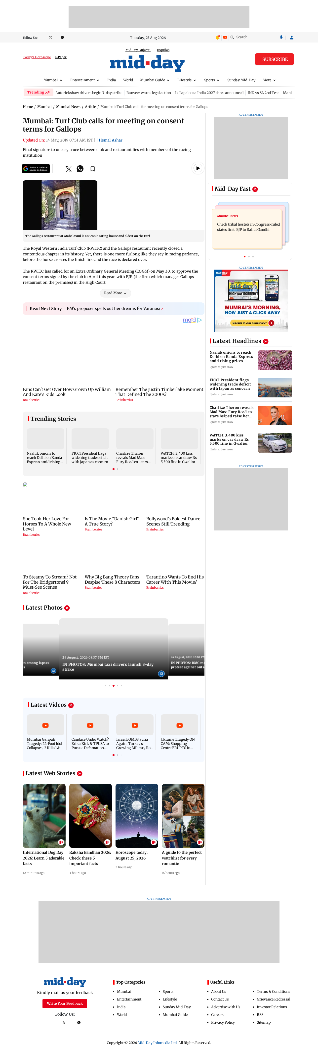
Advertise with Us (225, 1007)
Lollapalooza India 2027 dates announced (209, 93)
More (267, 80)
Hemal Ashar (110, 140)
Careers (217, 1014)
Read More (113, 293)
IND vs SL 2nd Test (263, 93)
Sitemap (264, 1022)
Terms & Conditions (273, 991)
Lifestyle (184, 80)
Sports (209, 80)
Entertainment (82, 80)
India (111, 80)
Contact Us (220, 999)
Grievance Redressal (273, 999)
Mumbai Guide (152, 80)
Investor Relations (272, 1007)
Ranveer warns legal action (148, 93)
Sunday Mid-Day (241, 80)
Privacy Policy (223, 1022)
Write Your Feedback (65, 1003)
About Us (218, 991)
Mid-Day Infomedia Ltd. (158, 1043)
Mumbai (50, 80)
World (128, 80)
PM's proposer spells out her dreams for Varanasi (115, 308)
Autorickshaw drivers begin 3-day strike (88, 93)
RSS (260, 1014)
